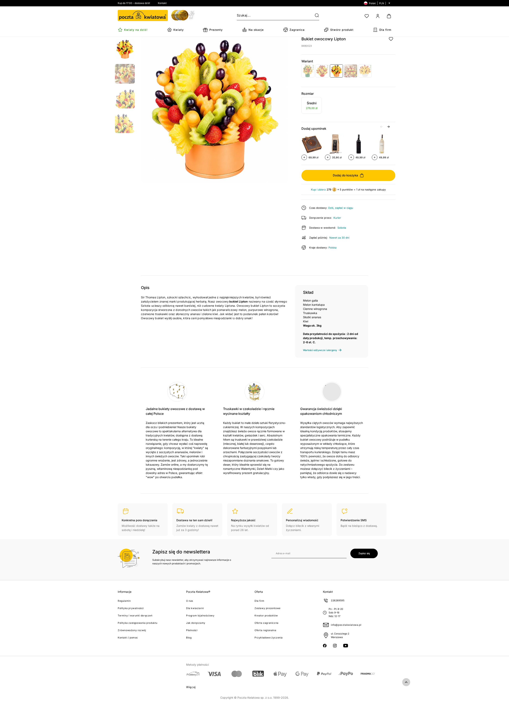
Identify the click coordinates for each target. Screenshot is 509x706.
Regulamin (124, 600)
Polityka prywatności (131, 608)
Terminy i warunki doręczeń (135, 615)
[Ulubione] (366, 16)
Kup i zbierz (318, 189)
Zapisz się (364, 553)
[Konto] (377, 16)
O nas (189, 600)
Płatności (191, 630)
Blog (188, 637)
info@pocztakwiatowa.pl (346, 624)
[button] (314, 15)
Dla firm (259, 600)
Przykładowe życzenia (268, 637)
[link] (311, 106)
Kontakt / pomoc (128, 637)
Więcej (191, 687)
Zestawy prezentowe (267, 608)
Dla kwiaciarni (195, 608)
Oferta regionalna (265, 630)
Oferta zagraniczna (266, 622)
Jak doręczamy (195, 622)
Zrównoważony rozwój (132, 630)
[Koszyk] (388, 16)
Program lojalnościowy (200, 615)
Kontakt (162, 3)
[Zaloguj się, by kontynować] (391, 39)
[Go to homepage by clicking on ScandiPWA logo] (143, 15)
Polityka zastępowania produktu (137, 622)
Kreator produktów (266, 615)
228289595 (337, 600)
